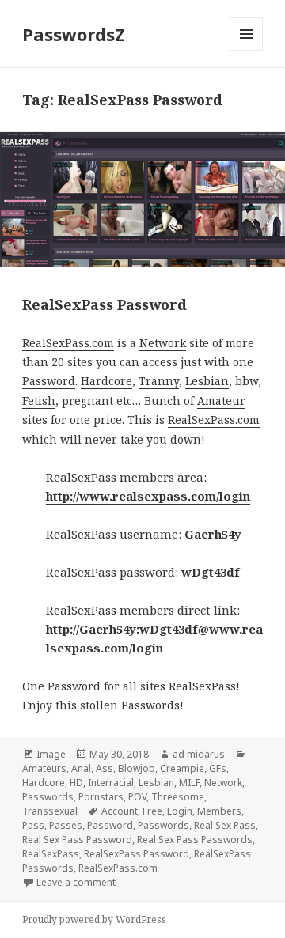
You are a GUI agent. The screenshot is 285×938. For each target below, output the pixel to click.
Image (51, 754)
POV (137, 797)
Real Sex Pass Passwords (195, 839)
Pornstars (101, 797)
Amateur (221, 400)
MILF (189, 782)
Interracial (111, 782)
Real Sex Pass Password (77, 839)
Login (179, 811)
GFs (217, 768)
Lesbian (207, 380)
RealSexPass (202, 686)
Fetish (38, 400)
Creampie (182, 768)
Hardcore (106, 380)
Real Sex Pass (225, 825)
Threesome (177, 797)
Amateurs (44, 768)
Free (152, 811)
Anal (81, 768)
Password (48, 380)
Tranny (159, 380)
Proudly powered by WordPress (94, 919)
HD (76, 782)
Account (119, 811)
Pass (33, 825)
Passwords (150, 705)
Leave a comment (76, 882)
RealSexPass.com (68, 342)
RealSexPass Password (104, 304)
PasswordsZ (73, 34)
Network (162, 342)
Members (219, 811)
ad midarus (199, 754)
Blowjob (136, 768)
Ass (104, 768)
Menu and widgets (246, 50)
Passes (65, 825)
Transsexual (50, 811)
